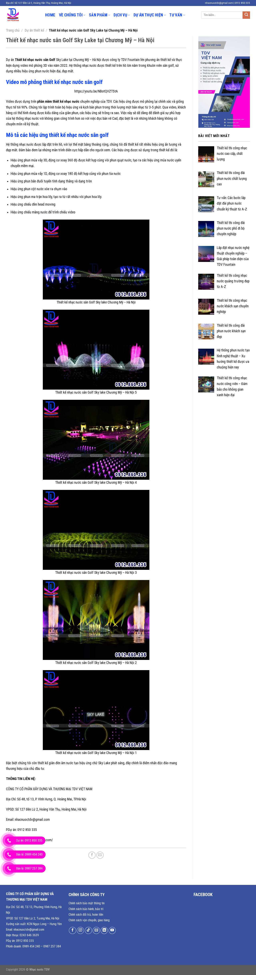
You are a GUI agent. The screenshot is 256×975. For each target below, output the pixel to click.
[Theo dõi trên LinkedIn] (104, 930)
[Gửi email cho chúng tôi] (96, 930)
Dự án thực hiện (148, 15)
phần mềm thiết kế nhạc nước (58, 101)
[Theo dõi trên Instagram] (80, 930)
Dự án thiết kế (34, 30)
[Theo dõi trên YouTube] (112, 930)
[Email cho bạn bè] (100, 855)
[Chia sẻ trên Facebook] (92, 855)
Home (50, 15)
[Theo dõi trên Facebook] (72, 930)
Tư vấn (175, 15)
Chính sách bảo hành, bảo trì (86, 909)
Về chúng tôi (71, 15)
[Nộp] (246, 15)
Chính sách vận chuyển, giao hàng (89, 920)
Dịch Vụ (120, 15)
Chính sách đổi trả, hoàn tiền (86, 914)
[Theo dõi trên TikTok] (88, 930)
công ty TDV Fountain (125, 60)
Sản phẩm (98, 15)
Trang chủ (13, 30)
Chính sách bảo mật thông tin (87, 903)
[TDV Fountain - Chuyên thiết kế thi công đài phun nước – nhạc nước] (22, 15)
